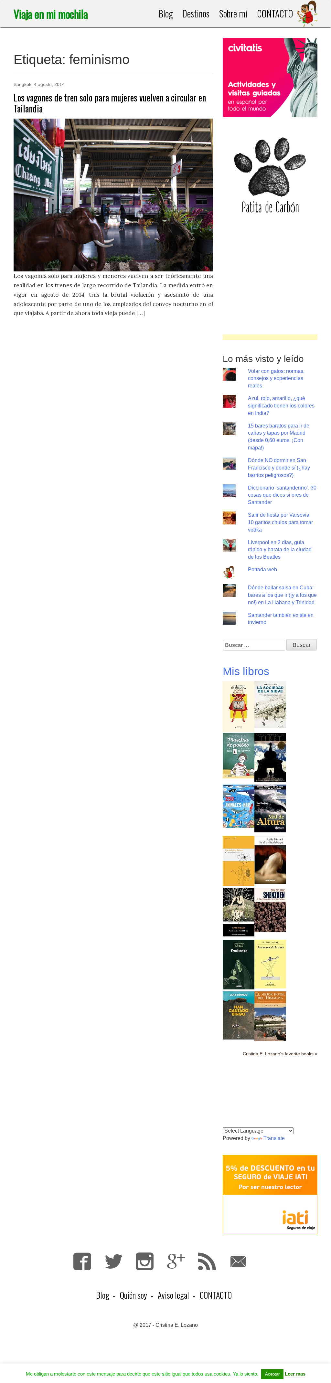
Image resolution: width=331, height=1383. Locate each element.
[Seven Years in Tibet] (270, 756)
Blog (166, 13)
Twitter (114, 1261)
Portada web (262, 569)
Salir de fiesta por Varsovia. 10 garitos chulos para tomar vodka (280, 522)
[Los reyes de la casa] (270, 963)
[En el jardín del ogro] (270, 859)
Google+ (176, 1261)
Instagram (145, 1261)
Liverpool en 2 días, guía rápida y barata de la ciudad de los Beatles (280, 550)
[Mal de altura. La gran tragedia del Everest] (270, 808)
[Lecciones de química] (238, 706)
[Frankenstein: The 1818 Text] (238, 911)
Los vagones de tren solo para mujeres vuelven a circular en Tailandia (110, 103)
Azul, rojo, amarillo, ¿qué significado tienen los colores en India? (281, 406)
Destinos (195, 13)
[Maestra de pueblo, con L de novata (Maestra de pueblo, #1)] (238, 755)
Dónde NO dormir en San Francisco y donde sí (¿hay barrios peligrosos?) (279, 468)
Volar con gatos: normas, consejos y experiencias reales (276, 378)
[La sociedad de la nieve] (270, 704)
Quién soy (133, 1295)
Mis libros (246, 671)
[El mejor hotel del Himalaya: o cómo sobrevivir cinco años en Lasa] (270, 1016)
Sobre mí (233, 13)
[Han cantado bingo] (238, 1015)
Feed (207, 1261)
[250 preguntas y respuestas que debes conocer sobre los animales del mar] (238, 805)
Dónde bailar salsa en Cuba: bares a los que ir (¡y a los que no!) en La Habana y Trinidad (282, 595)
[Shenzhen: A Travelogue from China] (270, 909)
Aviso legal (173, 1295)
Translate (274, 1138)
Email (238, 1261)
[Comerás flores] (238, 860)
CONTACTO (275, 13)
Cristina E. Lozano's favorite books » (280, 1053)
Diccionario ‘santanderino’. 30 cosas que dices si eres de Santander (282, 495)
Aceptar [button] (272, 1374)
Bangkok (22, 84)
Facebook (82, 1261)
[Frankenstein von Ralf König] (238, 964)
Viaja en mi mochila (51, 13)
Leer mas (295, 1374)
